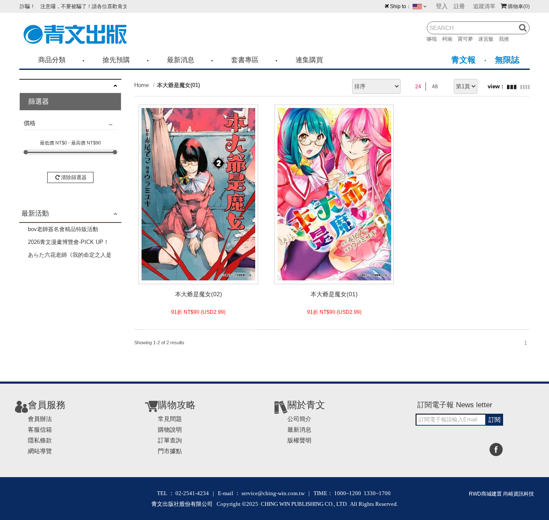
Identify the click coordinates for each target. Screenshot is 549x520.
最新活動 (35, 213)
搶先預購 (116, 59)
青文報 (463, 59)
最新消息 (180, 59)
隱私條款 (40, 440)
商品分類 (52, 59)
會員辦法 (40, 418)
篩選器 (38, 101)
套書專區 (245, 59)
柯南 (450, 39)
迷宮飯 (488, 39)
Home (141, 85)
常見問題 (170, 418)
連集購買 (309, 59)
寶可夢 (468, 39)
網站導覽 (40, 451)
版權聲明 (299, 440)
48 (435, 87)
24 (418, 87)
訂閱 (495, 419)
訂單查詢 (170, 440)
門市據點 (170, 451)
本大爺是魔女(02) (198, 294)
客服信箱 (40, 429)
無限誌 (507, 59)
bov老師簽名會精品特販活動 (63, 229)
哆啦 (434, 39)
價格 (30, 123)
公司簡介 (299, 418)
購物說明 (170, 429)
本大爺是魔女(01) (178, 85)
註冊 (459, 6)
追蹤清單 (484, 6)
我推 (506, 39)
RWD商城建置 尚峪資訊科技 (501, 494)
